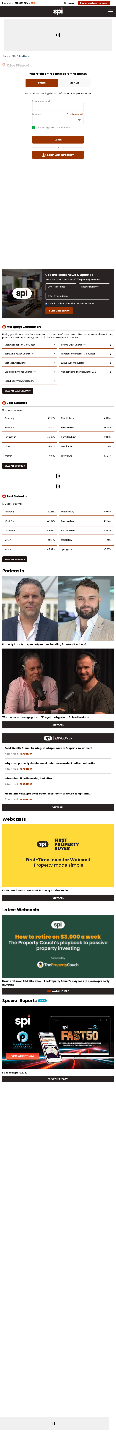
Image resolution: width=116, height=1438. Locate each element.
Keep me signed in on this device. (53, 127)
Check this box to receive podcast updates (71, 303)
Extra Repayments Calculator (20, 371)
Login (71, 3)
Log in (42, 82)
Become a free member (94, 3)
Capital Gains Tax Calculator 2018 (78, 371)
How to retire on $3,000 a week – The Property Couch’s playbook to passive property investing (56, 982)
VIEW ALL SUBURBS (15, 465)
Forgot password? (75, 114)
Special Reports (23, 1001)
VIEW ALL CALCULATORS (18, 390)
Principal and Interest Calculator (78, 353)
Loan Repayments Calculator (20, 380)
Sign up (74, 82)
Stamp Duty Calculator (73, 344)
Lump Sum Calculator (72, 362)
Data (5, 56)
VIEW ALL (58, 724)
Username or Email (41, 101)
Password (36, 114)
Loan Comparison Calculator (20, 344)
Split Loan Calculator (15, 362)
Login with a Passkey (60, 155)
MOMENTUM (25, 3)
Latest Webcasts (20, 910)
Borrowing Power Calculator (19, 353)
